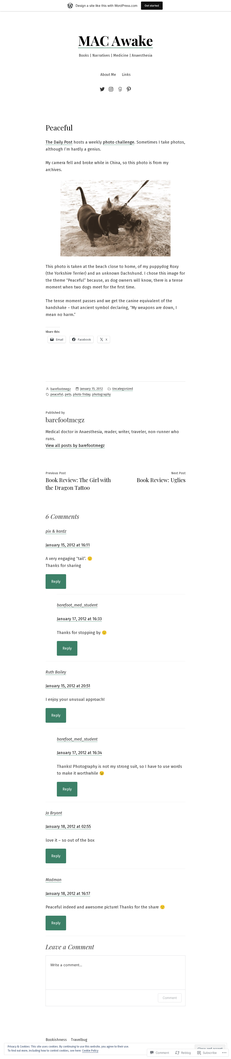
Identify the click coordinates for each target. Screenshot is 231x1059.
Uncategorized (122, 389)
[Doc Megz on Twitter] (103, 89)
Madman (53, 879)
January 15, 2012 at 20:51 (68, 685)
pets (68, 394)
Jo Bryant (54, 813)
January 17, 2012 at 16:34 (79, 752)
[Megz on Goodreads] (120, 89)
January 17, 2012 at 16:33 (79, 618)
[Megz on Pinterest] (128, 89)
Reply (55, 581)
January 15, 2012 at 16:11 (68, 545)
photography (101, 394)
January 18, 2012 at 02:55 (68, 826)
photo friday (81, 394)
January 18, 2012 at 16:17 (68, 893)
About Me (108, 74)
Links (126, 74)
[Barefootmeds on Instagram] (111, 89)
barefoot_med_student (77, 605)
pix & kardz (56, 531)
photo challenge (118, 142)
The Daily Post (59, 142)
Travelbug (79, 1040)
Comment (170, 998)
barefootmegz (60, 389)
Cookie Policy (90, 1050)
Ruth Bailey (56, 672)
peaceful (56, 394)
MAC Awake (115, 40)
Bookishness (56, 1040)
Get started (152, 5)
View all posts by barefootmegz (75, 445)
